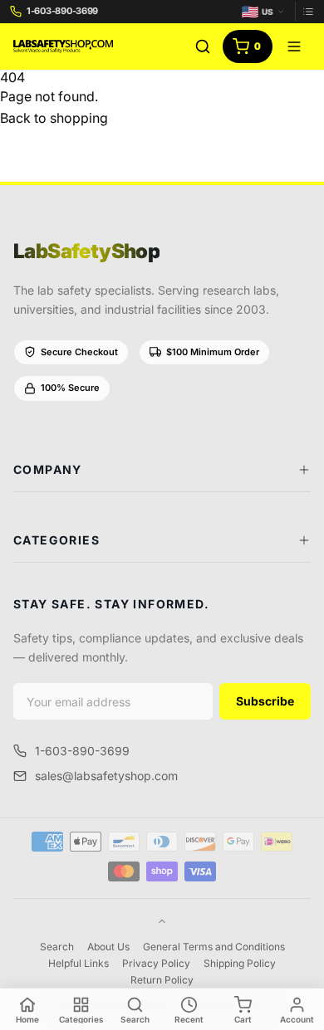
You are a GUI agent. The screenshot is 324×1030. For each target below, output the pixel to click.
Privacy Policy (156, 963)
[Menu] (294, 46)
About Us (108, 946)
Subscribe (265, 701)
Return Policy (162, 980)
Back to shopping (54, 118)
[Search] (202, 46)
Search (57, 946)
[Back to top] (162, 921)
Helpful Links (78, 963)
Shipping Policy (240, 963)
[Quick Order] (305, 11)
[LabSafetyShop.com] (63, 46)
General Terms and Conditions (214, 946)
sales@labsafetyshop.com (106, 776)
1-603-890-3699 (82, 751)
